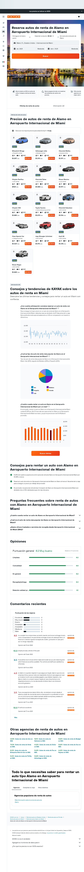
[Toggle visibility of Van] (33, 387)
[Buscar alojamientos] (3, 27)
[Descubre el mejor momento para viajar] (3, 50)
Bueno (17, 622)
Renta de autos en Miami (17, 819)
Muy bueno (19, 620)
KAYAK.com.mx (14, 817)
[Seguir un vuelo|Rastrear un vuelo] (3, 46)
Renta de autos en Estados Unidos (36, 817)
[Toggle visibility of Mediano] (50, 387)
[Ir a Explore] (3, 42)
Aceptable (19, 624)
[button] (81, 11)
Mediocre (18, 629)
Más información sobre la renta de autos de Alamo (28, 801)
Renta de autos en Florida (55, 817)
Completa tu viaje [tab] (29, 787)
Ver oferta (28, 158)
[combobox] (22, 37)
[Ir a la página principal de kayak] (13, 16)
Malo (17, 631)
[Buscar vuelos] (3, 23)
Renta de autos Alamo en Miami (35, 819)
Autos (22, 817)
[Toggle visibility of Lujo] (33, 393)
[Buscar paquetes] (3, 36)
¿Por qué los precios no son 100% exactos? (27, 846)
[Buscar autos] (3, 31)
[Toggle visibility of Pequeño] (35, 390)
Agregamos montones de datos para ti (25, 843)
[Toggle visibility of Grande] (50, 390)
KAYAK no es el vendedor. (21, 839)
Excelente (18, 618)
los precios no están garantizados (56, 833)
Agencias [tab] (16, 787)
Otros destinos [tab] (43, 787)
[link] (45, 453)
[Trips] (3, 56)
